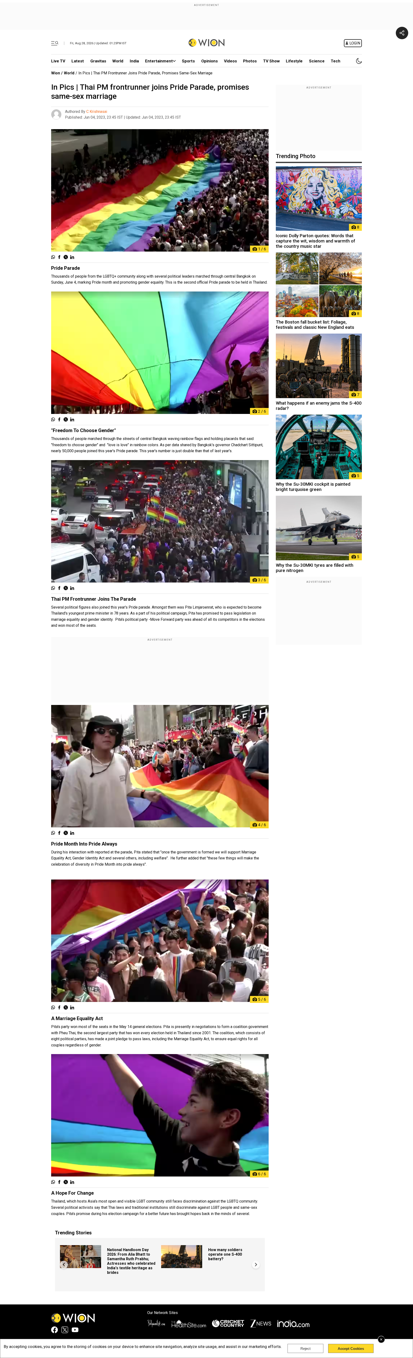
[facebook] (59, 257)
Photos (250, 61)
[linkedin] (72, 257)
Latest (77, 61)
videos (230, 61)
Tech (335, 61)
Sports (188, 61)
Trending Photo (295, 156)
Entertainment (159, 61)
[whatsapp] (53, 257)
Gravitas (98, 61)
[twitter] (66, 257)
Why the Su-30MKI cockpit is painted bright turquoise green (313, 487)
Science (317, 61)
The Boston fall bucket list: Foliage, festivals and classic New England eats (315, 324)
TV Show (271, 61)
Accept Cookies (351, 1349)
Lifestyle (294, 61)
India (134, 61)
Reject (305, 1349)
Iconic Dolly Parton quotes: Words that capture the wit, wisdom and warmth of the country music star (315, 241)
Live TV (58, 61)
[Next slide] (256, 1265)
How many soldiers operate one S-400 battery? (225, 1254)
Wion (55, 73)
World (117, 61)
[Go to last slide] (64, 1265)
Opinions (209, 61)
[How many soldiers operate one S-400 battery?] (181, 1266)
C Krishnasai (96, 111)
